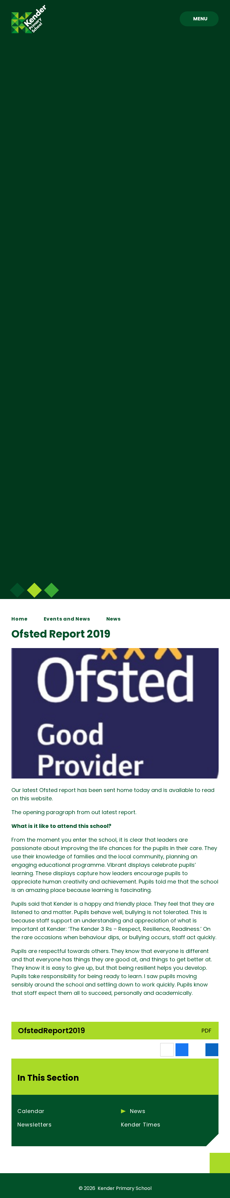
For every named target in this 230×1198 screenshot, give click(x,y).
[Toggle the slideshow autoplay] (51, 590)
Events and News (67, 618)
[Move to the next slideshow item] (17, 590)
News (113, 618)
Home (19, 618)
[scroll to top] (220, 1163)
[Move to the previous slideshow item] (34, 590)
